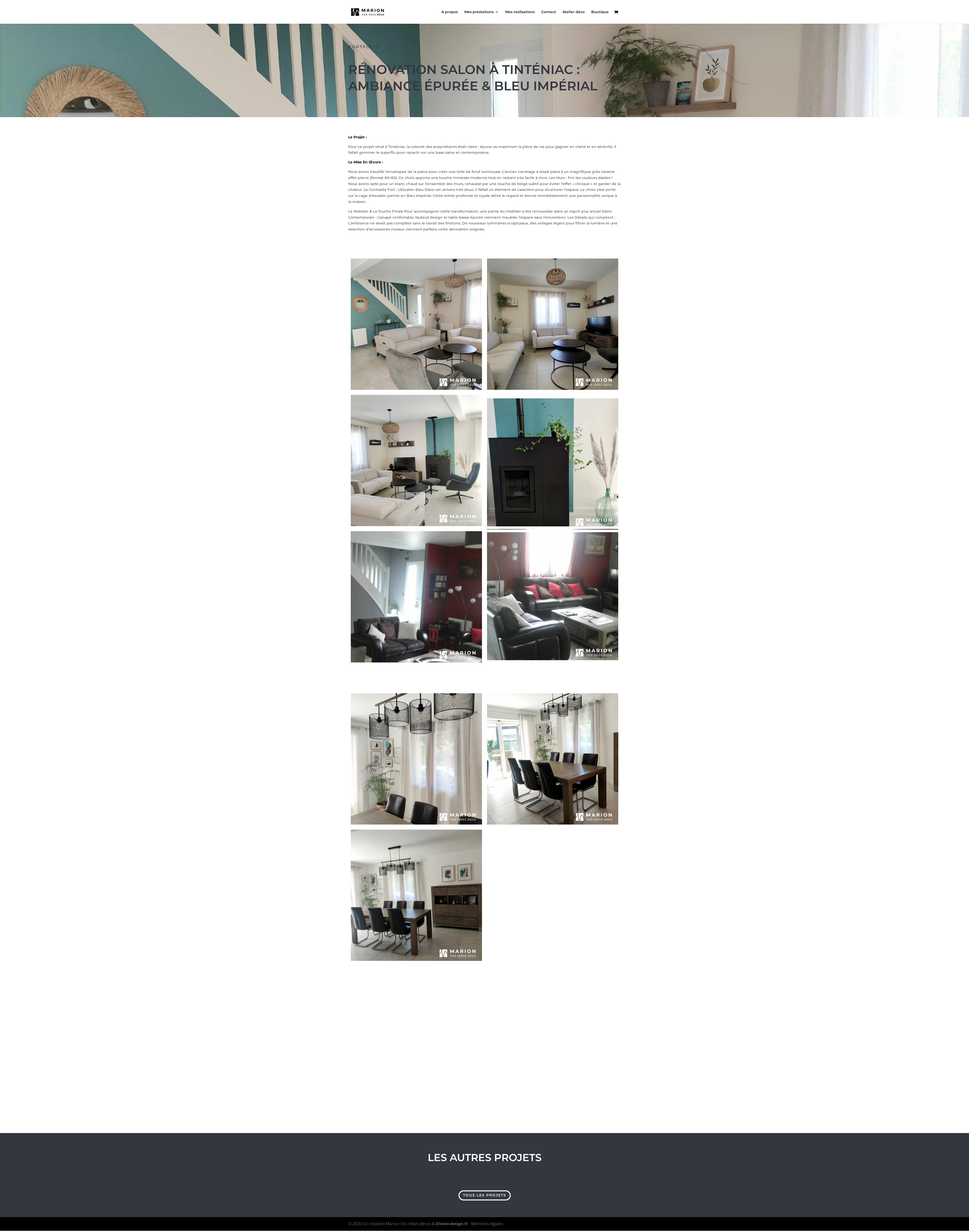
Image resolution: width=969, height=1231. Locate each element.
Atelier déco (573, 12)
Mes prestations (479, 12)
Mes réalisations (520, 12)
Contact (548, 12)
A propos (449, 12)
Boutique (600, 12)
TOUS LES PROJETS (484, 1195)
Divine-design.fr (452, 1223)
